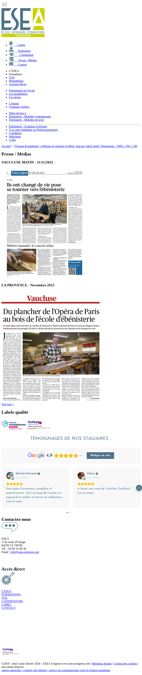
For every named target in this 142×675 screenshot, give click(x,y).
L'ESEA (6, 591)
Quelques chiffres (19, 106)
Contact (20, 64)
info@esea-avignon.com (25, 552)
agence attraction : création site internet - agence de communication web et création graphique (55, 670)
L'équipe (14, 103)
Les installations (18, 93)
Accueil (6, 146)
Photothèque (16, 80)
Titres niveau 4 (17, 113)
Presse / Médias (25, 60)
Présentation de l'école (22, 90)
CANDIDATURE (12, 601)
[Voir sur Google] (9, 475)
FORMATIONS (11, 594)
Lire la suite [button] (14, 501)
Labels (19, 45)
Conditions (15, 133)
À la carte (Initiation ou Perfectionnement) (33, 129)
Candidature (24, 55)
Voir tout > (7, 404)
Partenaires (22, 50)
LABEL (6, 604)
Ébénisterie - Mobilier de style (26, 119)
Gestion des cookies (125, 663)
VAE (12, 77)
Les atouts (15, 97)
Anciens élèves (17, 84)
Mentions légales (102, 663)
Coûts (12, 139)
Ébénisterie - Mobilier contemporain (30, 116)
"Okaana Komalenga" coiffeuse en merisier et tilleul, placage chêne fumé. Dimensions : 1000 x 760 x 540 (75, 146)
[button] (3, 488)
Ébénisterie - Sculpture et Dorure (28, 126)
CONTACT (8, 607)
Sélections (15, 136)
